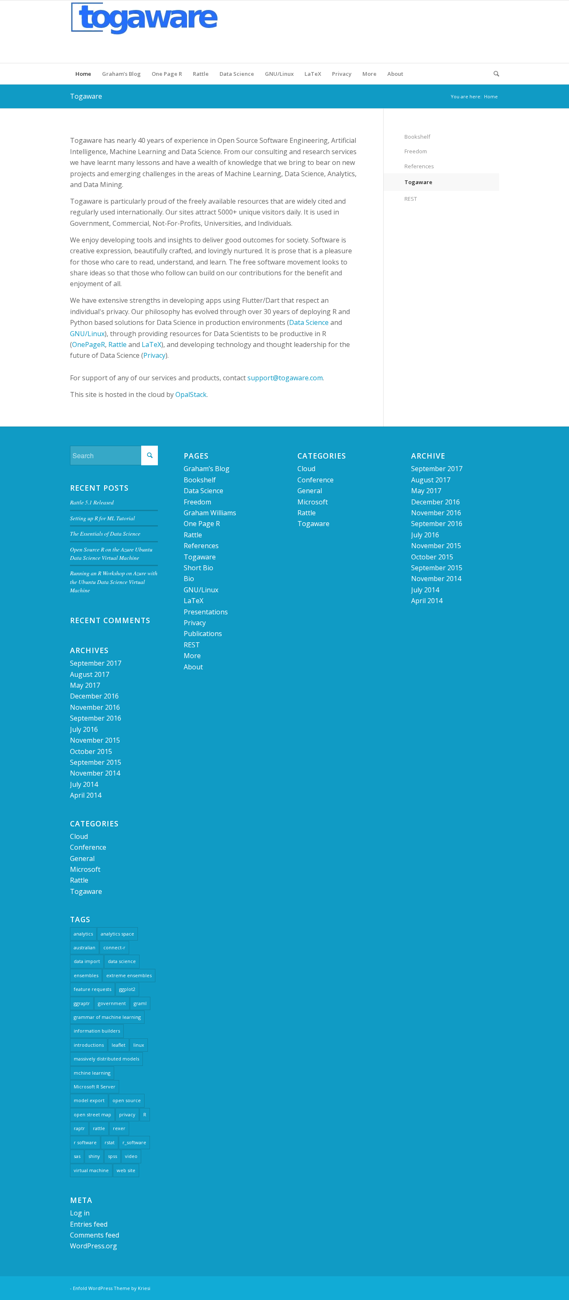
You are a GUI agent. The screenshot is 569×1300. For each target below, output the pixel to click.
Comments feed (94, 1235)
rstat (110, 1142)
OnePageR (88, 344)
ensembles (86, 975)
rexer (119, 1128)
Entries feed (88, 1224)
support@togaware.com (285, 377)
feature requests (92, 989)
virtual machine (91, 1170)
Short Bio (198, 567)
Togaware (86, 96)
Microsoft (85, 869)
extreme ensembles (129, 975)
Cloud (79, 836)
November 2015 (95, 740)
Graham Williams (210, 512)
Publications (203, 633)
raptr (79, 1128)
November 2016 (95, 707)
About (395, 73)
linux (138, 1045)
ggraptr (82, 1003)
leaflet (118, 1045)
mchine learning (92, 1073)
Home (83, 73)
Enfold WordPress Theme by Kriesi (111, 1288)
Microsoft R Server (94, 1086)
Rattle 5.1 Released (92, 502)
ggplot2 (127, 989)
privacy (127, 1114)
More (369, 73)
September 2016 (95, 718)
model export (89, 1100)
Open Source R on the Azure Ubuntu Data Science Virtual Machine (111, 553)
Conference (88, 847)
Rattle (201, 73)
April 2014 (85, 795)
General (82, 858)
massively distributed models (106, 1058)
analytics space (117, 934)
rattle (99, 1128)
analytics (83, 934)
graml (140, 1003)
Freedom (415, 151)
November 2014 (95, 773)
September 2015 (95, 762)
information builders (97, 1031)
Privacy (342, 73)
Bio (189, 578)
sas (77, 1156)
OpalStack (191, 394)
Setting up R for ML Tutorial (102, 518)
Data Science (237, 73)
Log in (80, 1213)
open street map (92, 1114)
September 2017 (95, 663)
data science (122, 961)
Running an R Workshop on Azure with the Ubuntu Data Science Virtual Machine (113, 581)
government (112, 1003)
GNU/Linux (279, 73)
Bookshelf (417, 136)
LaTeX (312, 73)
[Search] (493, 73)
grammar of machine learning (107, 1017)
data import (87, 961)
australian (84, 947)
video (131, 1156)
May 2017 (85, 685)
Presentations (206, 611)
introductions (89, 1045)
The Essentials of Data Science (105, 533)
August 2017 (89, 674)
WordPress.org (93, 1245)
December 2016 (94, 696)
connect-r (114, 947)
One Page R (167, 73)
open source (126, 1100)
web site (126, 1170)
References (419, 166)
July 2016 (84, 729)
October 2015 (91, 751)
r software (85, 1142)
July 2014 (84, 784)
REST (410, 198)
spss (112, 1156)
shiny (94, 1156)
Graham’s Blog (121, 73)
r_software (134, 1142)
